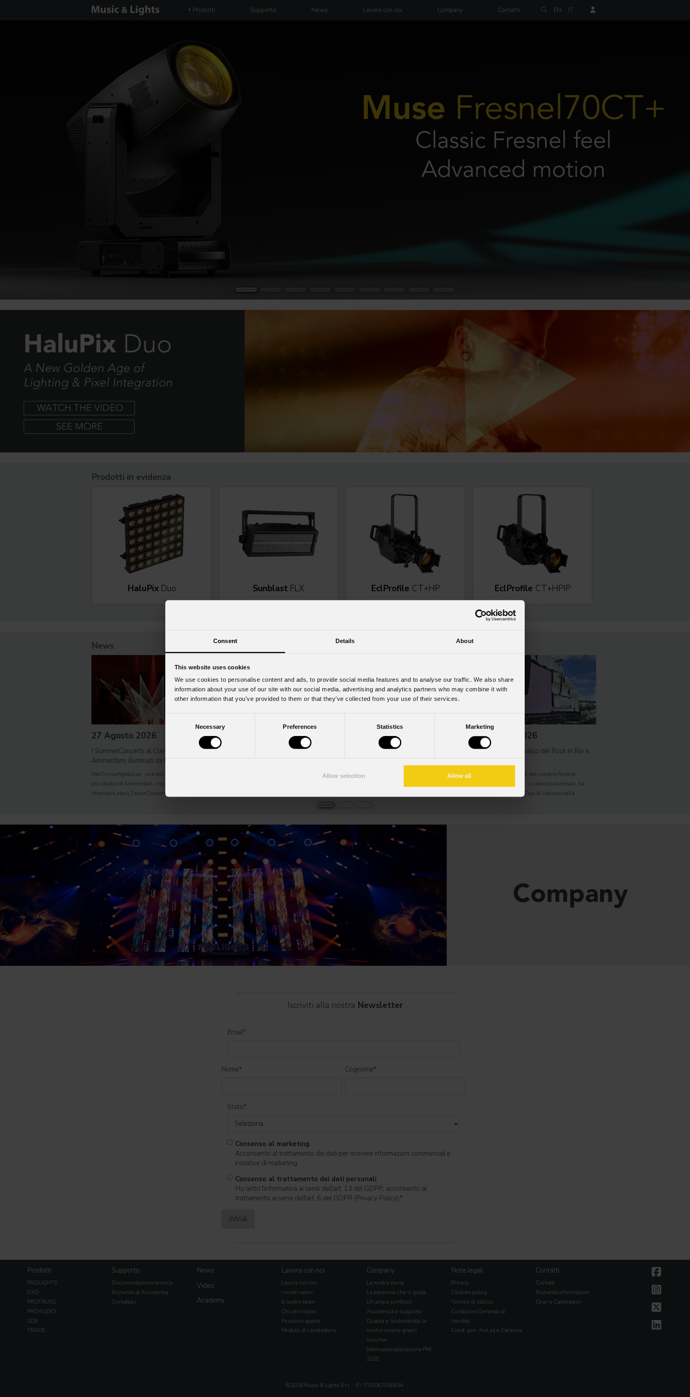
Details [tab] (345, 640)
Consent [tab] (225, 640)
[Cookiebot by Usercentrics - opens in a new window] (481, 615)
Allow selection (343, 775)
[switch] (300, 742)
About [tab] (465, 640)
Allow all (459, 775)
